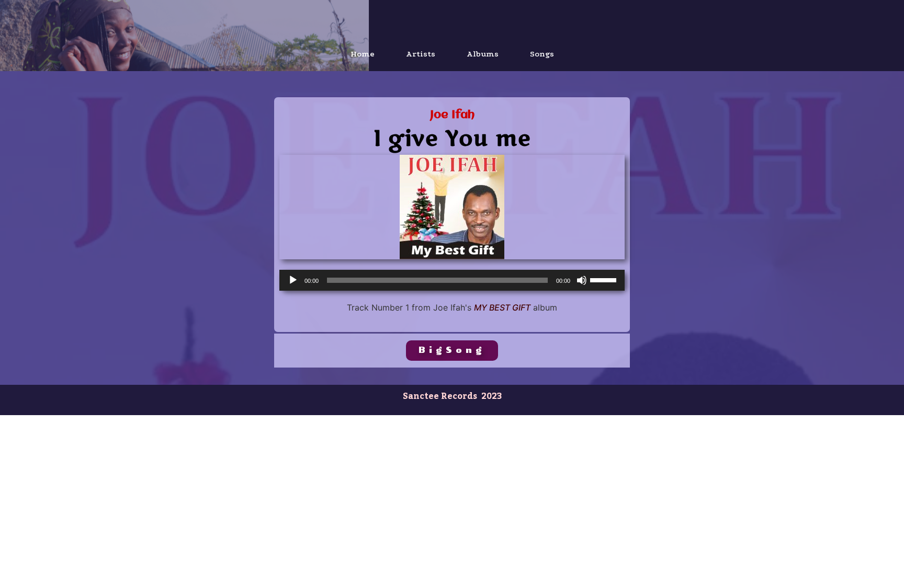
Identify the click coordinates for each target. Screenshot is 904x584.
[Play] (293, 280)
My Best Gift (502, 307)
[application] (452, 280)
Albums (483, 54)
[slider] (604, 279)
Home (363, 54)
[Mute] (582, 280)
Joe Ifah (452, 115)
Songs (542, 54)
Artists (420, 54)
